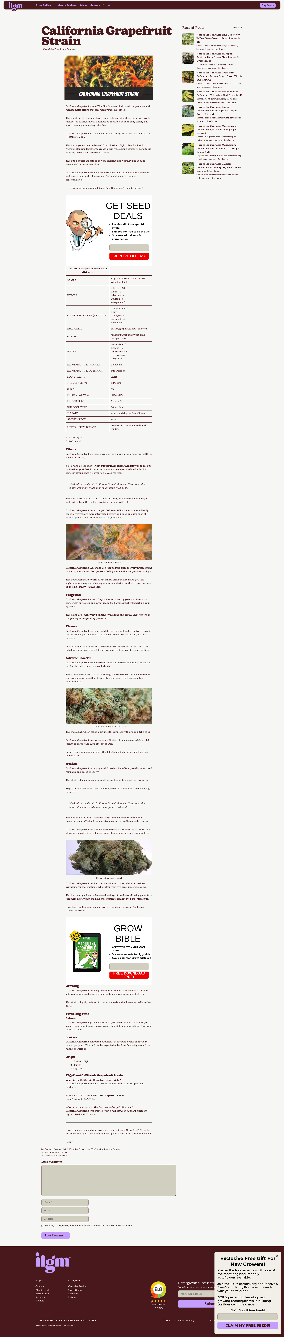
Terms (166, 1320)
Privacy (190, 1320)
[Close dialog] (277, 1256)
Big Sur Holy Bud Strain (56, 1152)
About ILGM (42, 1290)
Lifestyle (73, 1293)
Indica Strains (79, 1149)
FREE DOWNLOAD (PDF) (129, 975)
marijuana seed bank (115, 487)
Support (95, 5)
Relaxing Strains (112, 1149)
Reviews (40, 1297)
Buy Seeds (268, 5)
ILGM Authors (43, 1293)
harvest (78, 1029)
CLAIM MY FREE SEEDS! (247, 1325)
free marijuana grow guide (97, 907)
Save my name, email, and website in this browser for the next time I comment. (89, 1225)
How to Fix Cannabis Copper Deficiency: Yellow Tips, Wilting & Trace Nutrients (216, 111)
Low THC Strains (95, 1149)
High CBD (67, 1149)
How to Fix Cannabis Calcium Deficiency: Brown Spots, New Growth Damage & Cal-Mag (219, 168)
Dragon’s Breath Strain (56, 1155)
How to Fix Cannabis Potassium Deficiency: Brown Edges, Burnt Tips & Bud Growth (219, 76)
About (83, 5)
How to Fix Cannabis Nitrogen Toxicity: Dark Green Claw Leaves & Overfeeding (217, 57)
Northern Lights (118, 145)
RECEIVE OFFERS (129, 256)
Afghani (70, 149)
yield (113, 1022)
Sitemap (40, 1300)
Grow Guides (43, 5)
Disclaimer (178, 1320)
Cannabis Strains (53, 1149)
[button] (109, 5)
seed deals (98, 188)
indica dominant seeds (82, 487)
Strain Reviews (67, 5)
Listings (72, 1297)
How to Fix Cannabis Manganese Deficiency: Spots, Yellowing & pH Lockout (216, 130)
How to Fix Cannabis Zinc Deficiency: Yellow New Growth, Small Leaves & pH (218, 38)
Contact (40, 1286)
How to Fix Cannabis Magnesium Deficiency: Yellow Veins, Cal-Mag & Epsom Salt (217, 149)
